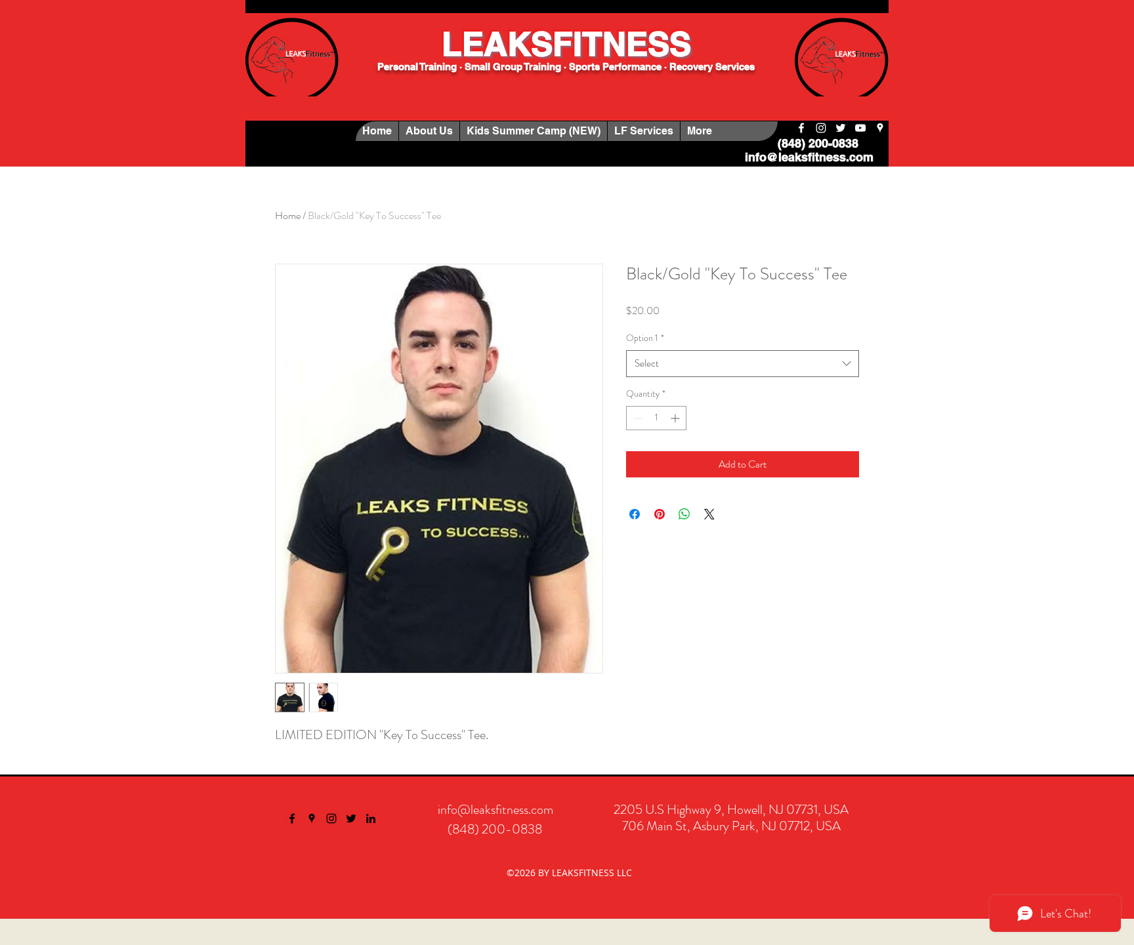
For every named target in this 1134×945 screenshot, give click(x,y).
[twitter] (840, 127)
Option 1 (645, 337)
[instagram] (821, 127)
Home (288, 215)
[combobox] (742, 363)
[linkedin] (370, 818)
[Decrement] (636, 418)
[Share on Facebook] (634, 514)
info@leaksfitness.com (809, 157)
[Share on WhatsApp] (684, 514)
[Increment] (676, 418)
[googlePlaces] (880, 127)
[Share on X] (709, 514)
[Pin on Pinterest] (659, 514)
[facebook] (801, 127)
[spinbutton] (656, 418)
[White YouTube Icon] (860, 127)
